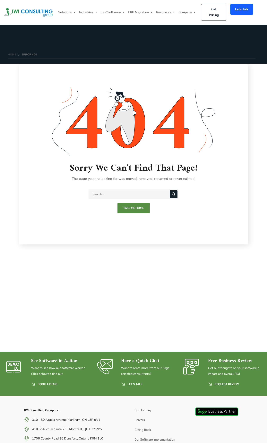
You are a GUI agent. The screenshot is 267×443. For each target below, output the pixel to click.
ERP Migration (138, 12)
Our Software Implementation (154, 439)
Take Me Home (133, 208)
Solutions (65, 12)
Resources (163, 12)
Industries (86, 12)
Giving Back (142, 430)
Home (12, 54)
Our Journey (142, 410)
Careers (139, 420)
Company (185, 12)
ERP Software (111, 12)
